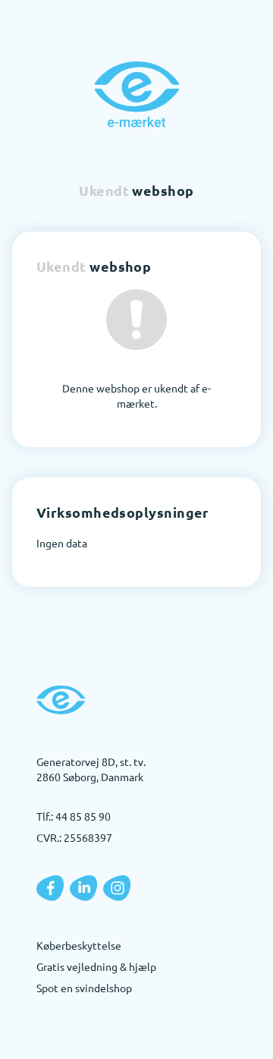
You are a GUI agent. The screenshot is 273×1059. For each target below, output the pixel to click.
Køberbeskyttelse (78, 945)
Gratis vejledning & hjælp (96, 966)
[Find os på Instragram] (116, 888)
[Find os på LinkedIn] (83, 888)
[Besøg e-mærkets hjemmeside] (136, 94)
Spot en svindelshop (84, 987)
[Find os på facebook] (50, 888)
